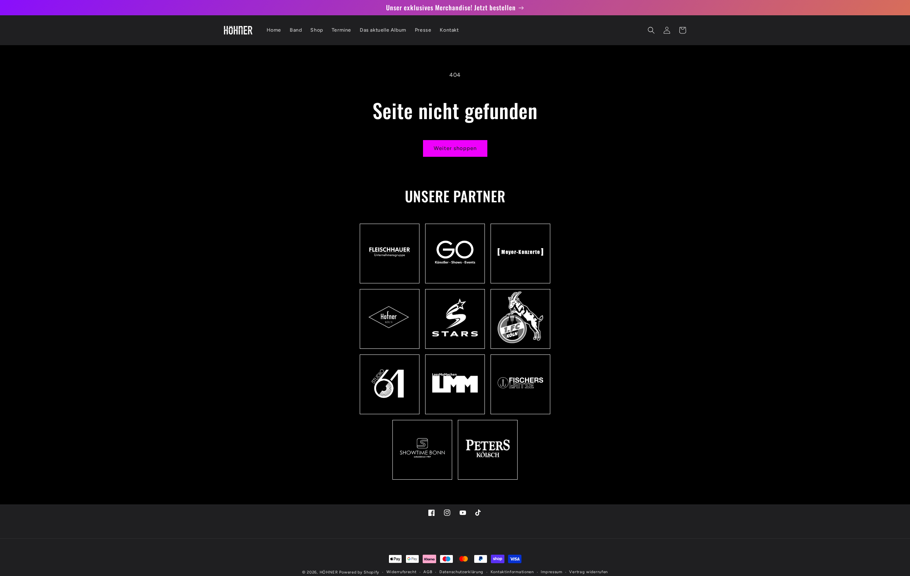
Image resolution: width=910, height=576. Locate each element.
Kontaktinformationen (512, 572)
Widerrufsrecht (401, 572)
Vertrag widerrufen (588, 572)
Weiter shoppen (455, 148)
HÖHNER (329, 572)
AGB (427, 572)
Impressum (551, 572)
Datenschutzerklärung (461, 572)
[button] (651, 30)
